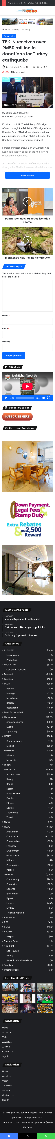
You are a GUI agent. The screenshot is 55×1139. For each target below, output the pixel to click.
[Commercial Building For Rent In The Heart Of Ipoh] (10, 987)
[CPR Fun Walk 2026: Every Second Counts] (45, 998)
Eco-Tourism (12, 950)
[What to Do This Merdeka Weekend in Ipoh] (28, 1008)
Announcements (14, 722)
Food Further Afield (13, 712)
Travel (9, 817)
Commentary (12, 879)
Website (6, 341)
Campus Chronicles (16, 669)
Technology (12, 812)
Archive (6, 1046)
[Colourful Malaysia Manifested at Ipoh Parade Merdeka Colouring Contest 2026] (10, 1008)
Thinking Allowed (15, 912)
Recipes (10, 703)
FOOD (7, 683)
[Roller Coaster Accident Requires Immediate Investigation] (28, 998)
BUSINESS (9, 650)
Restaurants (12, 707)
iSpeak (9, 898)
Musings (10, 693)
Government (12, 855)
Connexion (11, 884)
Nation (7, 822)
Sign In (5, 1056)
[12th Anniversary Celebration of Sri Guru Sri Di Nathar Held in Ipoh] (45, 1008)
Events (9, 726)
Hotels (9, 955)
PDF (6, 922)
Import (7, 765)
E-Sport (10, 936)
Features (8, 679)
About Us (6, 1032)
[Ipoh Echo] (27, 10)
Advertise (7, 1042)
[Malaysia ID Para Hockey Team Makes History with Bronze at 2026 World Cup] (28, 987)
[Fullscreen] (48, 397)
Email (5, 328)
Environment (12, 850)
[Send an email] (27, 67)
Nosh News (12, 698)
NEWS (15, 29)
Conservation (13, 841)
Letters (9, 903)
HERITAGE (9, 750)
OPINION (8, 874)
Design (9, 788)
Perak (7, 927)
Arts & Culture (13, 774)
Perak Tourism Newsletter (19, 960)
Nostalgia (11, 760)
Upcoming (11, 731)
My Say (10, 908)
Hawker (10, 688)
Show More (27, 175)
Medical (10, 745)
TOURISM (9, 946)
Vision (5, 1037)
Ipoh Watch (12, 893)
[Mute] (43, 397)
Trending (8, 965)
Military (10, 860)
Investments (12, 655)
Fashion (10, 798)
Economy (11, 846)
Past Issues (9, 917)
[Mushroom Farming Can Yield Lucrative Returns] (45, 987)
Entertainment (13, 793)
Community (25, 29)
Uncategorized (11, 970)
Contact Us (7, 1051)
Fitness (9, 803)
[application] (27, 386)
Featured (8, 674)
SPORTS (8, 931)
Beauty (9, 779)
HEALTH (8, 736)
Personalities (12, 865)
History (10, 755)
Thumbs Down (11, 941)
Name (6, 315)
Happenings (10, 717)
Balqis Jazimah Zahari (15, 67)
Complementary (14, 741)
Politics (10, 869)
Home (7, 29)
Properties (11, 660)
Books (9, 784)
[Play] (6, 397)
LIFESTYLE (9, 769)
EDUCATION (10, 664)
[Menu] (51, 12)
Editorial (10, 889)
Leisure (10, 807)
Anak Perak (12, 831)
